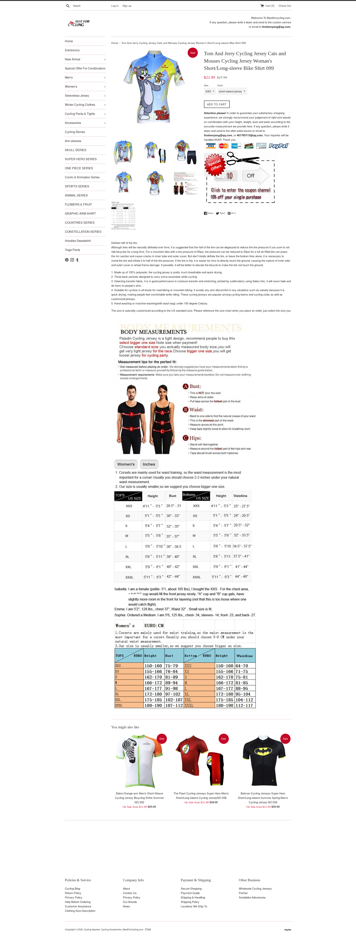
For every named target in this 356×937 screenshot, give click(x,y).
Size (206, 85)
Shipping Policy (190, 902)
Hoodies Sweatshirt (78, 241)
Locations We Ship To (194, 906)
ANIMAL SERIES (76, 195)
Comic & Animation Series (82, 177)
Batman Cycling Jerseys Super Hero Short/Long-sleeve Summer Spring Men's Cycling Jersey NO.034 (263, 797)
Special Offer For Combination (85, 68)
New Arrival (85, 59)
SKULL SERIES (75, 150)
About (126, 888)
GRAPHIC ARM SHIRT (80, 213)
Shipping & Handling (193, 897)
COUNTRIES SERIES (80, 222)
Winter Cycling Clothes (85, 104)
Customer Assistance (78, 906)
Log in (114, 5)
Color (220, 85)
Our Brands (130, 902)
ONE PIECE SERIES (79, 168)
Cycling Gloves (75, 132)
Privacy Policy (73, 897)
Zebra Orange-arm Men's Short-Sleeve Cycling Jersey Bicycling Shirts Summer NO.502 (139, 797)
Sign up (127, 5)
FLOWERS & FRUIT (78, 204)
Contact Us (130, 893)
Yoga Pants (72, 250)
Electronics (72, 50)
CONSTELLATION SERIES (83, 231)
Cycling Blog (72, 888)
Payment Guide (190, 893)
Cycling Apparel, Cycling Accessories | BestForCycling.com (114, 929)
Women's (85, 86)
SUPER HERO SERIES (81, 159)
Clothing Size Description (80, 911)
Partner (243, 893)
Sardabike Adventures (252, 897)
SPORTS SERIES (77, 186)
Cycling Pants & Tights (85, 113)
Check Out (285, 5)
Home (69, 41)
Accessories (85, 123)
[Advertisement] (176, 852)
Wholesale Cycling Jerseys (255, 888)
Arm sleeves (73, 141)
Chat (148, 929)
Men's (85, 77)
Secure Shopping (191, 888)
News (126, 906)
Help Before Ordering (77, 902)
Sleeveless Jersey (85, 95)
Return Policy (73, 893)
